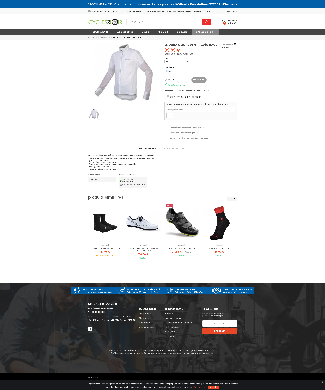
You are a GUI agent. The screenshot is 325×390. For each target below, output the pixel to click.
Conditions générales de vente (178, 322)
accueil (105, 245)
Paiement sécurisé (173, 318)
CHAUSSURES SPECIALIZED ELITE (181, 248)
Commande (144, 322)
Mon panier (144, 318)
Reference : (169, 90)
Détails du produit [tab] (174, 148)
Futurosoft (99, 377)
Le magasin (170, 331)
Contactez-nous (146, 327)
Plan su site (169, 336)
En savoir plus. (200, 387)
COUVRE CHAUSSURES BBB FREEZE (105, 248)
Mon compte (145, 313)
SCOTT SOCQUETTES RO (220, 248)
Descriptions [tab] (147, 148)
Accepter (214, 387)
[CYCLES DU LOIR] (105, 22)
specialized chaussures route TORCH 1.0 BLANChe (143, 249)
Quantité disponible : (193, 90)
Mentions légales (172, 327)
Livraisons (169, 313)
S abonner (219, 331)
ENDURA (225, 47)
